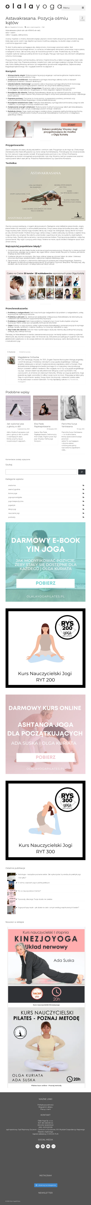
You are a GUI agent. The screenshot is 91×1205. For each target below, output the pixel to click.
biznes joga (12, 493)
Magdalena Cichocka (16, 27)
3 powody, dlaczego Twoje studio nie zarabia (35, 899)
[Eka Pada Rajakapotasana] (45, 408)
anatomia (12, 485)
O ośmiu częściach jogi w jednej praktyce (34, 883)
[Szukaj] (81, 471)
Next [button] (83, 426)
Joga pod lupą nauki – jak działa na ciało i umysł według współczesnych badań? (48, 908)
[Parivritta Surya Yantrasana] (72, 408)
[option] (18, 421)
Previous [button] (7, 426)
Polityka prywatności (45, 1105)
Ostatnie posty (25, 352)
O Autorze (11, 352)
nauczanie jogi (13, 513)
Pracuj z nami (45, 1109)
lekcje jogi (12, 509)
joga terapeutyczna (15, 501)
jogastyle (11, 505)
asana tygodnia (35, 27)
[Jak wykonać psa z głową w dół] (18, 408)
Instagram (22, 382)
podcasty (11, 517)
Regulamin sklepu (45, 1107)
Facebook (74, 380)
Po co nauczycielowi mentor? (29, 891)
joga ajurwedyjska (15, 497)
